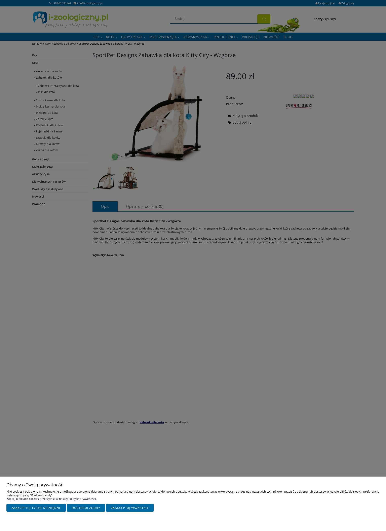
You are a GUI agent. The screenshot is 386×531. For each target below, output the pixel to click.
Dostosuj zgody (86, 508)
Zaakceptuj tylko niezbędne (36, 508)
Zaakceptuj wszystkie (130, 508)
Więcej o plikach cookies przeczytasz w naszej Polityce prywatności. (51, 499)
